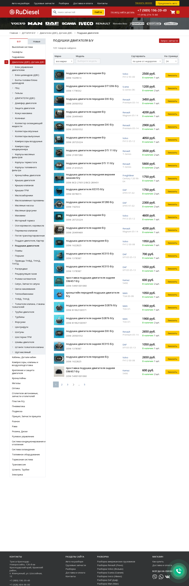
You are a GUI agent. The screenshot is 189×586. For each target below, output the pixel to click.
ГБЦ (17, 88)
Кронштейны (19, 378)
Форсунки (20, 321)
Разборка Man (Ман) (108, 583)
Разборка (64, 3)
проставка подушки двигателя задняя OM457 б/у (90, 279)
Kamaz (126, 280)
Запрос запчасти (169, 40)
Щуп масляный (23, 352)
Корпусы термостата (26, 162)
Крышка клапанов (24, 185)
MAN (125, 293)
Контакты (102, 3)
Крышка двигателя (25, 180)
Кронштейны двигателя (27, 175)
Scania (126, 86)
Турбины (20, 316)
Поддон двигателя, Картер (29, 240)
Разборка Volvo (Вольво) (110, 568)
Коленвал (20, 118)
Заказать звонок (143, 2)
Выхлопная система (22, 46)
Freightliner (128, 175)
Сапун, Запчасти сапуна (27, 283)
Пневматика (18, 406)
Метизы (16, 383)
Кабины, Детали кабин (24, 357)
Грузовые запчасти (44, 3)
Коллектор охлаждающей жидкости (27, 125)
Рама (14, 426)
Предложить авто (167, 3)
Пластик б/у (18, 401)
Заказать (172, 75)
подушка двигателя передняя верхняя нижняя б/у (90, 176)
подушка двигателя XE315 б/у (85, 189)
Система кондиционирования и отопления (28, 443)
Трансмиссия (19, 464)
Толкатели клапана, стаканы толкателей (28, 305)
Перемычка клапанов (26, 230)
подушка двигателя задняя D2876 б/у (90, 318)
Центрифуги (21, 326)
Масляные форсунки (25, 210)
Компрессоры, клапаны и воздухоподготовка (25, 364)
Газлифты (17, 51)
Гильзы (19, 93)
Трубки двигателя (24, 311)
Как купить (158, 561)
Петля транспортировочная (30, 235)
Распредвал (21, 268)
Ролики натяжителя (25, 278)
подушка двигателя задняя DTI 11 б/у (90, 163)
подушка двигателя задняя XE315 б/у (90, 253)
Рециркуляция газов (26, 273)
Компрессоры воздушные (28, 141)
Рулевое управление (23, 436)
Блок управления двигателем (22, 68)
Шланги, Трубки (20, 469)
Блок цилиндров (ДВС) (27, 74)
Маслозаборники (24, 195)
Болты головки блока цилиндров (24, 81)
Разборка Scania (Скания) (110, 572)
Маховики (20, 215)
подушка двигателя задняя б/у (86, 73)
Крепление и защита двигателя (23, 372)
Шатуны (19, 331)
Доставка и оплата (83, 3)
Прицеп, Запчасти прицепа (26, 416)
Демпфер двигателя (25, 103)
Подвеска (17, 411)
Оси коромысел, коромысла (29, 225)
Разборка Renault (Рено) (110, 565)
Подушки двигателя (27, 245)
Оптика (16, 388)
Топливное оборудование (26, 454)
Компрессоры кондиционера (20, 148)
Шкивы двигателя (24, 342)
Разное (16, 421)
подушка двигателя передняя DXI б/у (90, 99)
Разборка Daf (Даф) (107, 579)
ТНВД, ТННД (22, 298)
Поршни (19, 255)
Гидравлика (18, 56)
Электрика (17, 474)
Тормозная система (22, 459)
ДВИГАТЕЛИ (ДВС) (25, 98)
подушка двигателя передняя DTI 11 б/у (91, 150)
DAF (125, 189)
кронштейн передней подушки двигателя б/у (92, 294)
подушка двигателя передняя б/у (87, 240)
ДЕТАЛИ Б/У (29, 32)
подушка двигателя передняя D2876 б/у (91, 305)
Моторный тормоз (25, 220)
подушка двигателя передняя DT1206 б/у (92, 86)
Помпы (18, 250)
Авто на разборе (21, 3)
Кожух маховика (23, 113)
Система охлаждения (23, 449)
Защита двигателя (25, 108)
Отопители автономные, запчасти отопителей (25, 395)
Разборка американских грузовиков (116, 561)
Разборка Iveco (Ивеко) (109, 576)
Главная (14, 32)
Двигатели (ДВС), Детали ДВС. (56, 32)
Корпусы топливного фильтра (24, 169)
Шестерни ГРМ (23, 337)
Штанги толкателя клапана (29, 347)
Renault (126, 99)
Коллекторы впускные (26, 131)
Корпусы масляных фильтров (23, 156)
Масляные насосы (24, 205)
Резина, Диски (19, 431)
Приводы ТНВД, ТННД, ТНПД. (26, 262)
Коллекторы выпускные (27, 136)
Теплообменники (24, 293)
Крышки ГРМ (22, 190)
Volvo (125, 73)
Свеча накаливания (25, 288)
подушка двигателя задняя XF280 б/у (90, 202)
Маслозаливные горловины (29, 200)
